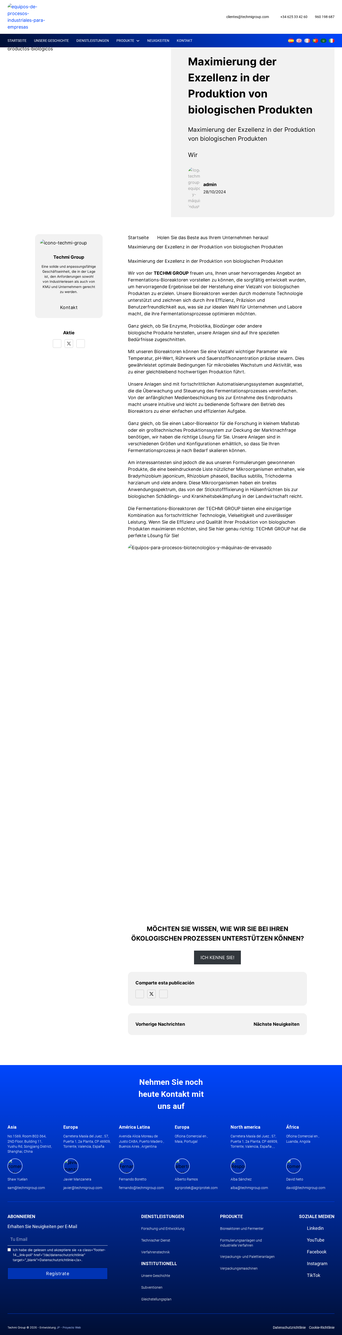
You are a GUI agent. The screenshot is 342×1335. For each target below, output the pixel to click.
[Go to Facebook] (265, 40)
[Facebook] (57, 343)
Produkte (125, 41)
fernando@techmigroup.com (141, 1188)
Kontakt (184, 41)
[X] (69, 343)
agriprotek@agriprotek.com (196, 1188)
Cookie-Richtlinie (321, 1327)
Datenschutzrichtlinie (289, 1327)
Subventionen (151, 1287)
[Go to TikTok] (279, 40)
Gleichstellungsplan (156, 1299)
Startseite (17, 41)
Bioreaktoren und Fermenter (242, 1229)
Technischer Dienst (155, 1240)
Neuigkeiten (158, 41)
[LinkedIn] (80, 343)
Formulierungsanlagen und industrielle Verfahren (241, 1242)
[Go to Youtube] (258, 40)
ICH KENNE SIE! (217, 957)
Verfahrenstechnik (155, 1252)
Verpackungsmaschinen (239, 1268)
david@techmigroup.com (305, 1188)
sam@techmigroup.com (26, 1188)
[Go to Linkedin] (251, 40)
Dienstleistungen (92, 41)
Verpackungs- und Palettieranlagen (247, 1257)
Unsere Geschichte (51, 41)
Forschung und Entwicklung (163, 1229)
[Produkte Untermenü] (138, 41)
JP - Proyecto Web (69, 1327)
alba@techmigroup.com (249, 1188)
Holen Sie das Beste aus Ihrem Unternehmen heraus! (212, 237)
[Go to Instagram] (272, 40)
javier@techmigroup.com (82, 1188)
